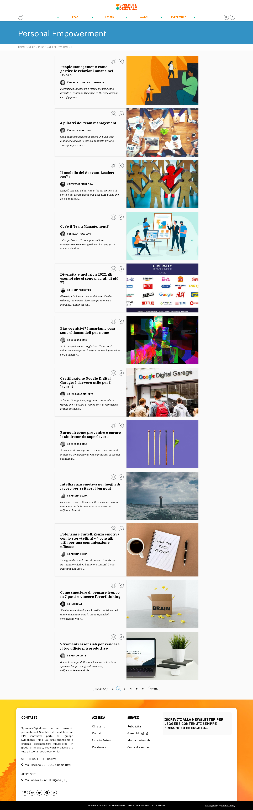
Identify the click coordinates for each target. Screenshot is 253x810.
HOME (21, 47)
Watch (144, 17)
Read (75, 17)
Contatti (97, 733)
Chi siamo (98, 726)
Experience (178, 17)
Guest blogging (137, 733)
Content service (138, 747)
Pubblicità (134, 726)
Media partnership (139, 740)
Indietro (100, 688)
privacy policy (211, 805)
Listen (109, 17)
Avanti (154, 688)
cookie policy (228, 805)
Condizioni (99, 747)
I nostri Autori (101, 740)
